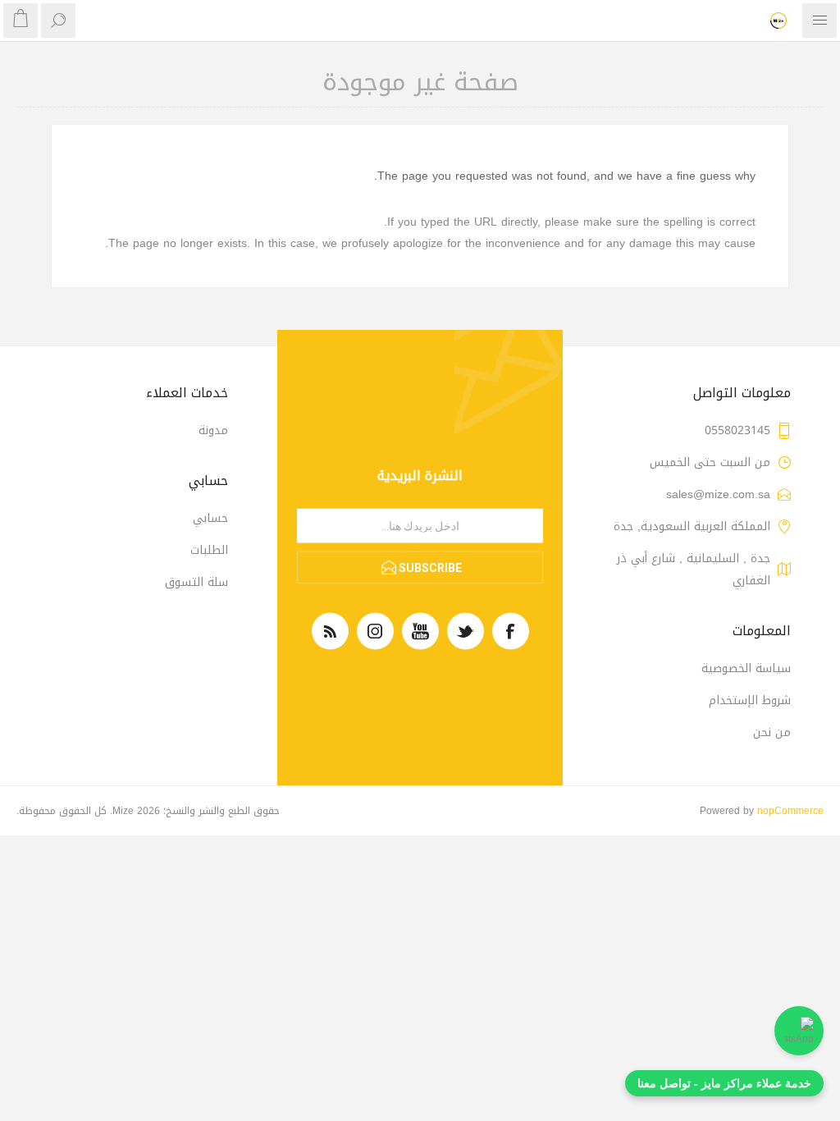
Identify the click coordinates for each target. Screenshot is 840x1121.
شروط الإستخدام (750, 700)
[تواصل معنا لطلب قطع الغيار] (799, 1030)
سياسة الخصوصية (746, 668)
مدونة (213, 430)
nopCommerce (790, 811)
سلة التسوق (196, 582)
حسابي (210, 518)
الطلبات (209, 550)
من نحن (772, 732)
